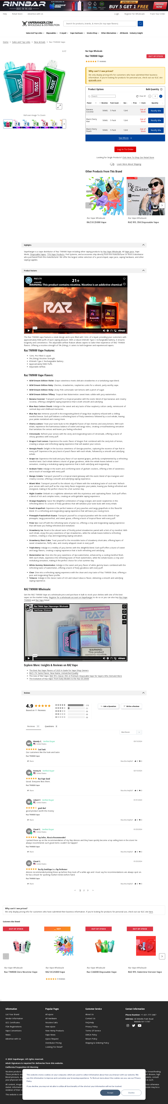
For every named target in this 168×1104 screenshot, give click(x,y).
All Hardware (51, 1018)
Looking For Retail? (53, 1047)
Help (5, 14)
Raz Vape (40, 600)
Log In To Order (125, 149)
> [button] (93, 890)
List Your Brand (12, 1014)
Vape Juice (129, 251)
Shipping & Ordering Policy (97, 1043)
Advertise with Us (35, 14)
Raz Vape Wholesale (112, 251)
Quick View (104, 196)
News (8, 1034)
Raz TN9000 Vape (33, 756)
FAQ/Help (89, 1022)
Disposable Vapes (38, 254)
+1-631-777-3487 (140, 1015)
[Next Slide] (64, 124)
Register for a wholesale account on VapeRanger (71, 597)
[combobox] (99, 23)
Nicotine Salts (51, 1022)
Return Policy (91, 1039)
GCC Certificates (13, 1022)
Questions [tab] (49, 726)
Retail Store (17, 14)
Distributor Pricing (53, 1043)
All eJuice (49, 1014)
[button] (96, 103)
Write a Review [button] (132, 706)
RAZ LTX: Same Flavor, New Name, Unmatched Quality (53, 673)
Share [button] (31, 761)
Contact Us (90, 1018)
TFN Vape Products (55, 254)
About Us (89, 1014)
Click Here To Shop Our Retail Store (138, 157)
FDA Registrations (14, 1026)
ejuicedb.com (95, 80)
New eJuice (50, 1026)
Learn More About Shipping (129, 164)
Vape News (50, 1034)
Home (5, 42)
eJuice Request (51, 1039)
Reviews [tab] (31, 726)
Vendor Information (14, 1018)
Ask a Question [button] (109, 706)
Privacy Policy (91, 1026)
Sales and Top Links (21, 42)
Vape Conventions (14, 1030)
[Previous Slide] (88, 205)
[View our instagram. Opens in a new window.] (127, 1025)
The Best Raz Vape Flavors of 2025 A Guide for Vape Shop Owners (59, 670)
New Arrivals (39, 42)
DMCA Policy (91, 1034)
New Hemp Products (54, 1030)
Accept (110, 1093)
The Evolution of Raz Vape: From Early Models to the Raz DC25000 (59, 678)
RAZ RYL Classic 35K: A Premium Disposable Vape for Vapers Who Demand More (86, 676)
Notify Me (156, 110)
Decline (131, 1093)
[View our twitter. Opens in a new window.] (133, 1025)
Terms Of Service (93, 1030)
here (151, 911)
